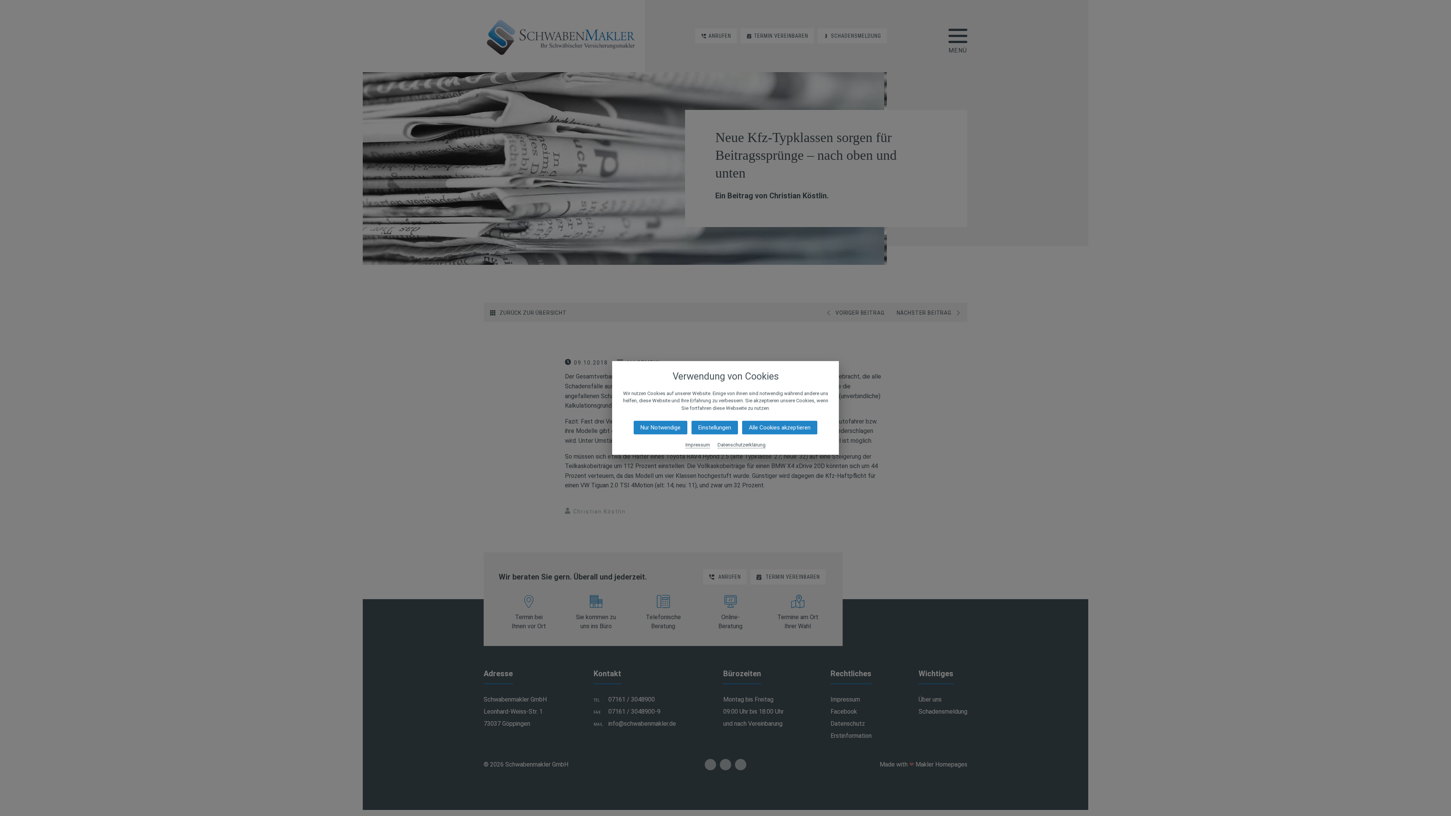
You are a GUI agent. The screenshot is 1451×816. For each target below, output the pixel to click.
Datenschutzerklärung (742, 445)
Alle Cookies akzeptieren (780, 427)
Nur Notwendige (660, 427)
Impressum (697, 445)
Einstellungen (714, 427)
